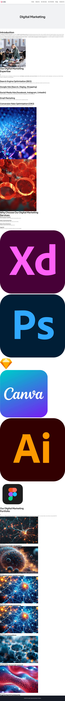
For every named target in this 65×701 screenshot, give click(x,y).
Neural (2, 574)
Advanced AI (2, 693)
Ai (0, 544)
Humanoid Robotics (4, 663)
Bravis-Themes (38, 698)
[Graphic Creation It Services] (3, 2)
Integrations (3, 544)
